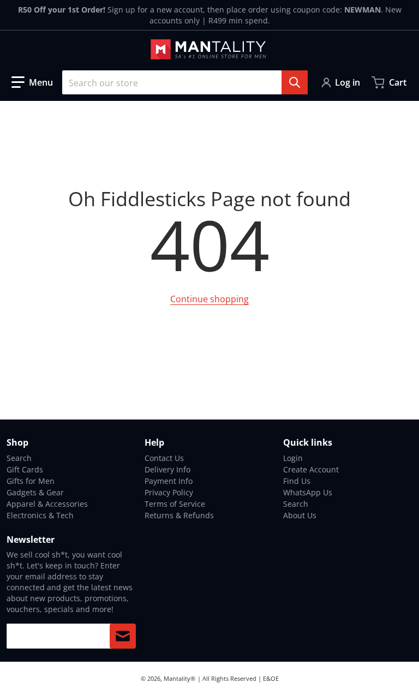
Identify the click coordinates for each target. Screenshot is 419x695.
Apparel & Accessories (47, 504)
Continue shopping (209, 299)
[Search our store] (295, 82)
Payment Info (169, 481)
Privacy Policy (169, 492)
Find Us (296, 481)
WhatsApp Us (307, 492)
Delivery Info (167, 469)
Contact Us (164, 458)
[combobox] (185, 82)
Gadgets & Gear (35, 492)
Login (293, 458)
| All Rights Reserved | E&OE (238, 678)
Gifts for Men (31, 481)
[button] (32, 82)
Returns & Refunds (179, 515)
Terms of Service (175, 504)
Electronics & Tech (40, 515)
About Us (299, 515)
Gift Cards (25, 469)
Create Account (311, 469)
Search (19, 458)
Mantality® (179, 678)
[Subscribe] (123, 636)
